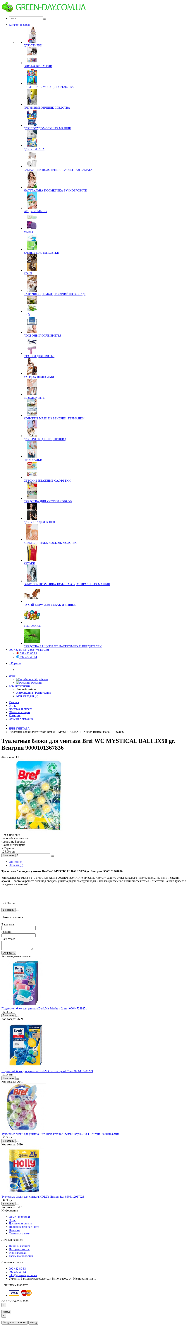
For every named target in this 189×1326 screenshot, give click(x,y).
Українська (40, 679)
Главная (14, 702)
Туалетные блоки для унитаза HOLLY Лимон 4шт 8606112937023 (42, 1196)
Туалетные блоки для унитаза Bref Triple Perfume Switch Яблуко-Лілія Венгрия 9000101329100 (60, 1133)
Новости (14, 1230)
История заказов (19, 1249)
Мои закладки (18, 1252)
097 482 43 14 (28, 657)
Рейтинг (6, 931)
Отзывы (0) (16, 865)
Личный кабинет (19, 1246)
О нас (12, 705)
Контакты (15, 715)
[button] (15, 663)
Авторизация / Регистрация (33, 692)
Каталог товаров (19, 24)
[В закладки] (52, 856)
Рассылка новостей (21, 1256)
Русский (36, 682)
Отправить (9, 952)
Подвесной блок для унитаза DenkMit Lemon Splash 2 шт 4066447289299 (47, 1071)
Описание (15, 861)
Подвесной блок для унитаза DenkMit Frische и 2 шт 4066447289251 (44, 1008)
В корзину (8, 855)
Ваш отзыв (8, 938)
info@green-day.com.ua (23, 1275)
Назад (6, 1311)
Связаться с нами (19, 1233)
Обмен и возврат (19, 712)
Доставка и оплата (20, 708)
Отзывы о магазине (21, 718)
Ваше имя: (8, 924)
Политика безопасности (24, 1226)
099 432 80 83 (28, 653)
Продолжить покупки (14, 1322)
